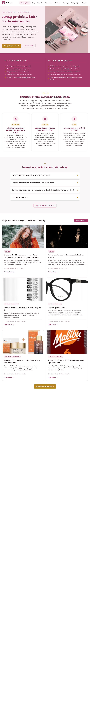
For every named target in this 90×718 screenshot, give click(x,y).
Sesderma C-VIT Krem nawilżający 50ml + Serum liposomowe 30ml (22, 361)
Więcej (84, 3)
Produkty (40, 3)
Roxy (58, 304)
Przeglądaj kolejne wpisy (44, 386)
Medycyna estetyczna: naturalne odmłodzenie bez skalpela (66, 256)
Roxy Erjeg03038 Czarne (57, 307)
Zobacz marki (29, 45)
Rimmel (15, 304)
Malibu (51, 356)
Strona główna (24, 3)
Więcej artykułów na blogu (44, 205)
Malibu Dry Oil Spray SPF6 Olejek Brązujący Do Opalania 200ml (66, 361)
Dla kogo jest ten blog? (20, 197)
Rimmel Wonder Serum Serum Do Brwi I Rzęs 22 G (22, 308)
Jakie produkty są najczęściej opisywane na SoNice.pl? (31, 175)
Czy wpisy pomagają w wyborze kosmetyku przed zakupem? (33, 182)
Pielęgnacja (74, 3)
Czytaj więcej (8, 272)
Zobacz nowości (80, 220)
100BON (7, 251)
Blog (33, 3)
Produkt (8, 304)
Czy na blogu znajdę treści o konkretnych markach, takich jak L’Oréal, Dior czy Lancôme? (43, 190)
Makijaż (57, 3)
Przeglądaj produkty (10, 45)
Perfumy (65, 3)
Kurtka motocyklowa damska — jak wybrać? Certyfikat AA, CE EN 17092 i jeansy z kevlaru (21, 256)
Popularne (48, 3)
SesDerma (16, 356)
